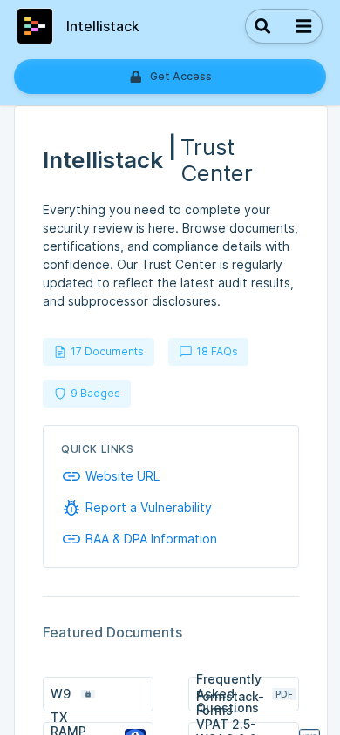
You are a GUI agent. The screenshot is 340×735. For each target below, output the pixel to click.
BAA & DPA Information (151, 539)
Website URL (122, 476)
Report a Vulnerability (148, 508)
